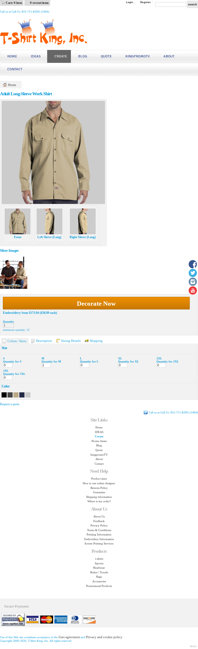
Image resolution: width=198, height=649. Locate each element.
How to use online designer (99, 483)
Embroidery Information (99, 539)
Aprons (99, 563)
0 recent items (39, 3)
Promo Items (99, 441)
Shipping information (99, 496)
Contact (14, 69)
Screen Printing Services (99, 543)
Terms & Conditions (99, 530)
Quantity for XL (128, 361)
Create (60, 56)
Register (145, 2)
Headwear (99, 567)
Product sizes (99, 478)
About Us (99, 516)
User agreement (69, 637)
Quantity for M (51, 361)
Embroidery (12, 313)
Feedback (99, 521)
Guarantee (99, 492)
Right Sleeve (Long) (83, 237)
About (169, 56)
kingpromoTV (137, 56)
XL (120, 358)
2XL (159, 358)
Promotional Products (99, 585)
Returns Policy (99, 487)
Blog (82, 56)
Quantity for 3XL (14, 373)
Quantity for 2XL (167, 361)
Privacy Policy (99, 525)
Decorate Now (96, 303)
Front (17, 237)
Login (129, 2)
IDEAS (36, 56)
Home (12, 56)
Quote (106, 56)
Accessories (99, 581)
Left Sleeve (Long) (49, 237)
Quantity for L (89, 361)
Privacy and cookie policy (104, 637)
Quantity (8, 321)
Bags (99, 576)
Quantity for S (12, 361)
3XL (6, 370)
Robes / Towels (99, 572)
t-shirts (99, 558)
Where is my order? (99, 501)
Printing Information (99, 534)
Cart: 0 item (14, 3)
